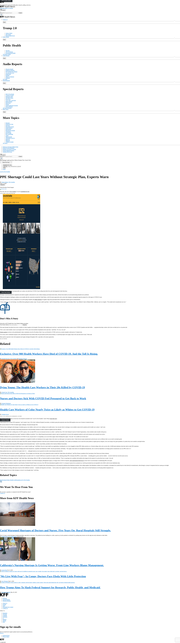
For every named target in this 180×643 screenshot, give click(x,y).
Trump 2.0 (5, 19)
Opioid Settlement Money (8, 150)
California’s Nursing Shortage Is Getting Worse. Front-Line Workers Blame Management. (52, 565)
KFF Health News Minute (11, 71)
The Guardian (13, 191)
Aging (7, 135)
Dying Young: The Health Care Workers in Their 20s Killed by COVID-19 (42, 387)
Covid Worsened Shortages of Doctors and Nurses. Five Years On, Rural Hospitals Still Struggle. (55, 530)
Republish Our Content (8, 607)
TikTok (4, 620)
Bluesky (4, 619)
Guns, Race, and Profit (11, 100)
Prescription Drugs (10, 126)
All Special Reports (7, 108)
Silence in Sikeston (10, 76)
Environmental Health (10, 53)
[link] (2, 185)
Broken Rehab (9, 101)
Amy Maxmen (5, 581)
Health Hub (8, 74)
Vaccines (8, 50)
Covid (14, 480)
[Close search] (1, 15)
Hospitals (18, 480)
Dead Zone (8, 103)
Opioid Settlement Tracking (12, 105)
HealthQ (7, 75)
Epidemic (8, 78)
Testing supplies (3, 332)
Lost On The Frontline (25, 480)
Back (4, 22)
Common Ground (10, 95)
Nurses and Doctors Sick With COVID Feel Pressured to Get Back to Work (43, 398)
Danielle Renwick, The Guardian (9, 358)
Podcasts (5, 598)
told (71, 460)
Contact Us (2, 493)
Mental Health (9, 136)
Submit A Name (5, 420)
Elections (8, 123)
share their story (53, 418)
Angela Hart (4, 570)
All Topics (5, 143)
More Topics (5, 109)
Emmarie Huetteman (6, 403)
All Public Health (7, 54)
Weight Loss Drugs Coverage (9, 149)
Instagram (5, 613)
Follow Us (7, 8)
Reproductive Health (10, 130)
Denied (7, 104)
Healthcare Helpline (10, 70)
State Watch (8, 34)
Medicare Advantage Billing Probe (10, 146)
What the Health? (9, 69)
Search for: (2, 12)
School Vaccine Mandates (8, 148)
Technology (8, 131)
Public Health (6, 37)
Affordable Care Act (10, 138)
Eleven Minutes (9, 106)
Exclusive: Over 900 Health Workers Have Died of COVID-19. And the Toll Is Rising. (49, 353)
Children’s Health (9, 142)
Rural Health (8, 133)
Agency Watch (9, 33)
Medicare (8, 139)
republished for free (25, 191)
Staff (4, 605)
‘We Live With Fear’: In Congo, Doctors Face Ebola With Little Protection (43, 576)
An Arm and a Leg (10, 73)
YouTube (5, 614)
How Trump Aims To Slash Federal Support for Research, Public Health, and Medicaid (50, 587)
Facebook (5, 617)
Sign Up (24, 324)
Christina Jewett (5, 414)
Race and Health (9, 134)
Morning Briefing (7, 600)
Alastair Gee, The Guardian (8, 392)
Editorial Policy (6, 635)
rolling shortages (38, 299)
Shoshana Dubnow (23, 358)
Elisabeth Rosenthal (6, 592)
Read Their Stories (6, 292)
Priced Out (8, 99)
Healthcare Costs (9, 124)
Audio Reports (6, 55)
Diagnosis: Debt (9, 96)
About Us (5, 603)
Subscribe (2, 8)
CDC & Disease (9, 51)
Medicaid (8, 140)
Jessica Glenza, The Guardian (8, 182)
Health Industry (9, 128)
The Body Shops (9, 98)
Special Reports (6, 80)
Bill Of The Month (10, 94)
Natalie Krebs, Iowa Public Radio (9, 536)
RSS (4, 622)
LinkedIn (5, 615)
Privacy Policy (6, 636)
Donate (11, 8)
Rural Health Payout (10, 35)
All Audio (5, 79)
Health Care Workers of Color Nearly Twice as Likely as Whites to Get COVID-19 (47, 409)
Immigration (8, 129)
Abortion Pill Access (7, 152)
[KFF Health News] (7, 7)
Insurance (8, 125)
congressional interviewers (78, 460)
